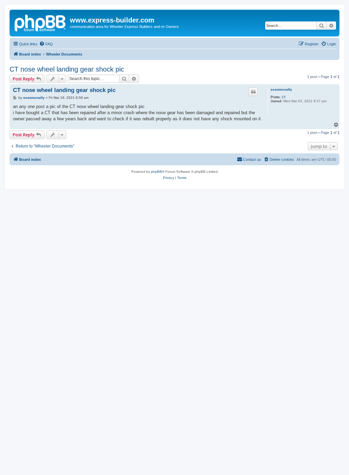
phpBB (156, 171)
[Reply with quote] (253, 92)
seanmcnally (281, 89)
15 (284, 97)
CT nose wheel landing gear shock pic (67, 69)
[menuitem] (46, 44)
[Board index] (40, 22)
